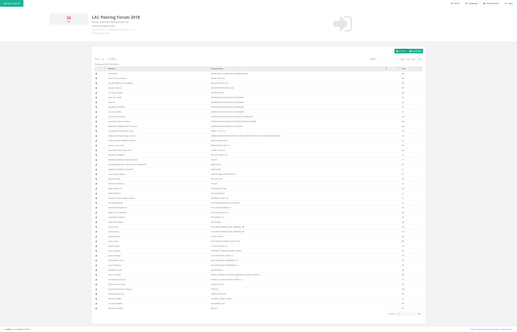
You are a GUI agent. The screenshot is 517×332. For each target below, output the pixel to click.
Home (456, 3)
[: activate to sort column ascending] (101, 68)
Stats (134, 29)
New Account (492, 3)
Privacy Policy (506, 329)
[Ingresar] (343, 23)
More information (98, 29)
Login (510, 3)
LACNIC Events (11, 3)
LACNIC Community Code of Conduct (484, 329)
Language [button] (473, 3)
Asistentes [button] (416, 51)
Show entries (105, 59)
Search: (373, 59)
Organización (217, 68)
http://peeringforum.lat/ (101, 33)
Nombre (112, 68)
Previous (392, 313)
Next (419, 313)
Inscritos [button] (402, 51)
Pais (404, 68)
